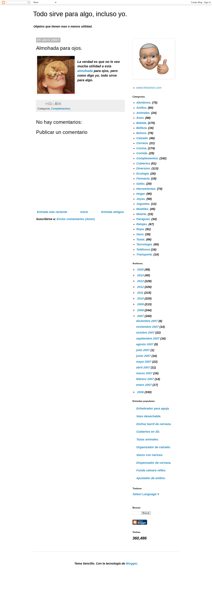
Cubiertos (143, 163)
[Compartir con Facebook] (56, 103)
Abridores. (143, 102)
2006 (141, 392)
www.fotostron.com (148, 87)
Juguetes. (143, 203)
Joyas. (141, 199)
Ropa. (140, 229)
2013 (141, 281)
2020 (141, 269)
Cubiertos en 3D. (148, 431)
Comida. (142, 153)
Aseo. (140, 117)
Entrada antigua (112, 212)
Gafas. (140, 183)
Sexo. (140, 234)
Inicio (84, 212)
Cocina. (141, 148)
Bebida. (141, 123)
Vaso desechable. (148, 416)
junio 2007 (144, 356)
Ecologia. (143, 173)
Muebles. (142, 209)
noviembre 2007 (147, 326)
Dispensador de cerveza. (153, 462)
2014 (141, 275)
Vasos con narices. (149, 455)
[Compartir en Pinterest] (59, 103)
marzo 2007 (144, 373)
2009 (141, 304)
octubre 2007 (145, 332)
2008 (141, 310)
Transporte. (144, 254)
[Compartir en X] (53, 103)
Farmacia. (143, 178)
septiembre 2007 (148, 338)
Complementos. (61, 108)
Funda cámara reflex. (151, 470)
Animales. (143, 112)
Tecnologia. (144, 244)
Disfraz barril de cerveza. (153, 424)
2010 (141, 298)
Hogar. (141, 193)
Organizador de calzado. (153, 447)
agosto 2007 (145, 344)
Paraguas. (143, 219)
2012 (141, 287)
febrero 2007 (145, 379)
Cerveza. (142, 143)
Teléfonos (143, 249)
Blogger (131, 563)
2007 (141, 316)
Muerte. (141, 214)
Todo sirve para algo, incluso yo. (80, 14)
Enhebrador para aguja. (153, 408)
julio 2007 (143, 350)
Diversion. (143, 168)
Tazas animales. (147, 439)
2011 (140, 292)
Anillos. (141, 107)
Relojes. (142, 224)
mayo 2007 (144, 361)
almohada (85, 71)
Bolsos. (141, 133)
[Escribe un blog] (50, 103)
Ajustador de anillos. (151, 478)
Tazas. (140, 239)
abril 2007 (143, 367)
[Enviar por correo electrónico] (47, 103)
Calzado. (142, 138)
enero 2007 (144, 384)
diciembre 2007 (147, 321)
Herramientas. (146, 188)
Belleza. (141, 128)
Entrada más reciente (52, 212)
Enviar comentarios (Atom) (76, 219)
